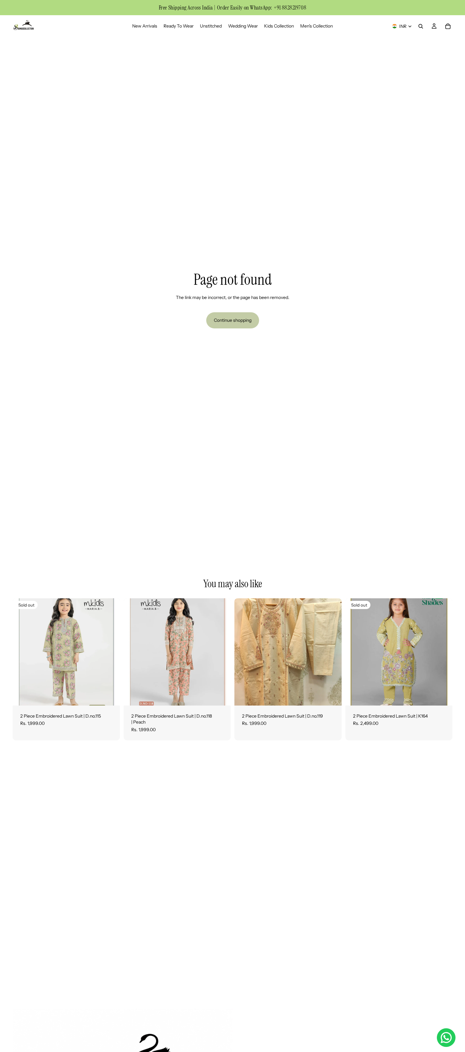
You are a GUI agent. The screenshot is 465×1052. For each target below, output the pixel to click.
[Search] (421, 26)
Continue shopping (232, 320)
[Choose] (220, 695)
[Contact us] (446, 1037)
